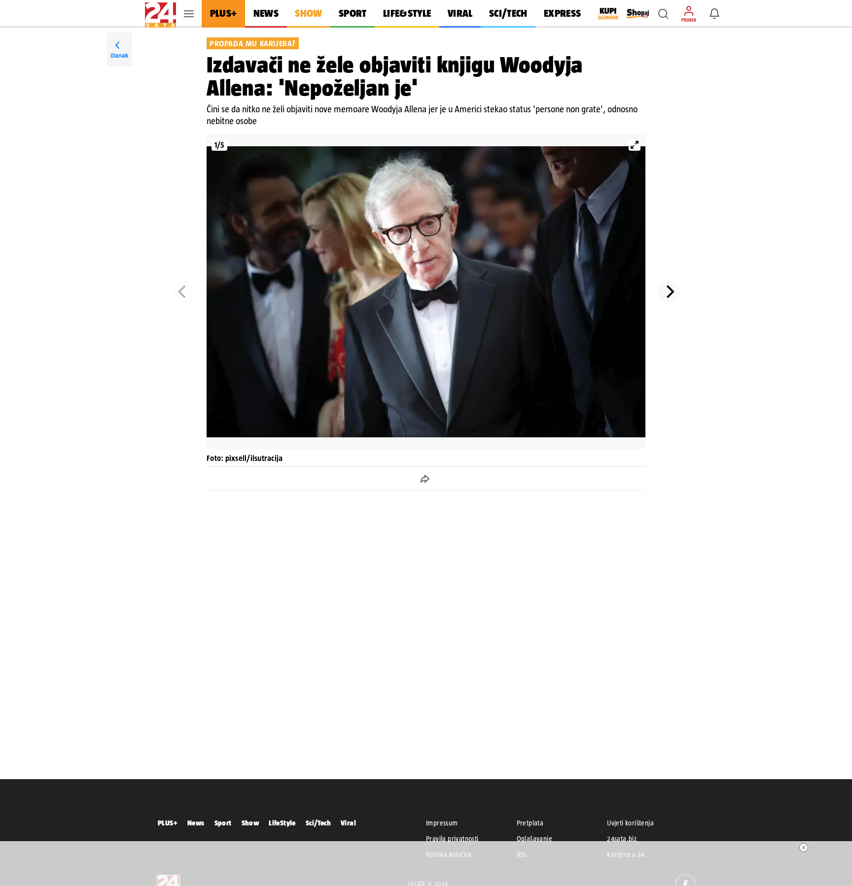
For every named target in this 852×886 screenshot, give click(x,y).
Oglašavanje (534, 839)
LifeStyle (282, 823)
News (196, 823)
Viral (348, 823)
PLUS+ (168, 823)
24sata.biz (622, 839)
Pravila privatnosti (452, 839)
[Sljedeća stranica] (669, 291)
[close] (803, 847)
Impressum (442, 823)
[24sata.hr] (160, 14)
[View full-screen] (634, 145)
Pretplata (530, 823)
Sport (223, 823)
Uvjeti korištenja (630, 823)
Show (250, 823)
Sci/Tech (318, 823)
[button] (663, 14)
